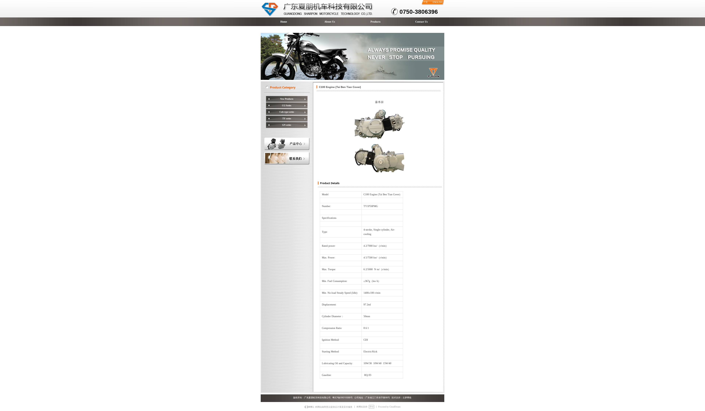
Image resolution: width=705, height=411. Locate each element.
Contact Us (421, 21)
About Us (329, 21)
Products (375, 21)
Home (283, 21)
